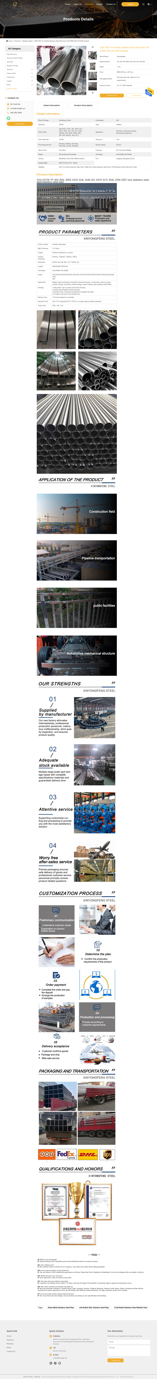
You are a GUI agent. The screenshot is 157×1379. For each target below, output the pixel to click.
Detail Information (52, 105)
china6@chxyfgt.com (60, 1358)
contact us (111, 4)
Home (67, 4)
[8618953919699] (59, 1364)
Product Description (83, 105)
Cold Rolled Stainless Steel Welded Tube (130, 1307)
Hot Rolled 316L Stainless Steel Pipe (94, 1307)
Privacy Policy (28, 1377)
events (99, 4)
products (89, 4)
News (9, 1347)
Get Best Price (112, 95)
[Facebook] (55, 1364)
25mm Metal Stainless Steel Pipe (61, 1307)
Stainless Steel (27, 41)
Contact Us (11, 1351)
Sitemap (37, 1377)
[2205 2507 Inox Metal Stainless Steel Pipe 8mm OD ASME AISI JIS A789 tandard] (61, 70)
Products (18, 41)
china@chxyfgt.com (17, 108)
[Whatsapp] (8, 118)
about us (78, 4)
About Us (10, 1340)
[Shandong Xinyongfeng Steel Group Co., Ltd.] (15, 4)
